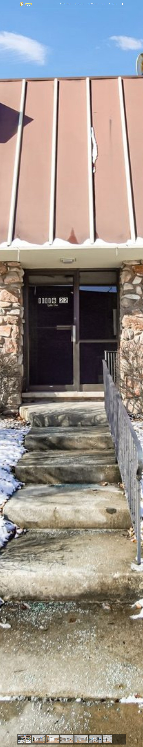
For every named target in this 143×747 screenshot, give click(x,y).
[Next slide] (120, 739)
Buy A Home (92, 4)
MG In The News (65, 4)
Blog (102, 4)
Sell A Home (79, 4)
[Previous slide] (116, 739)
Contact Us (113, 4)
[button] (24, 739)
